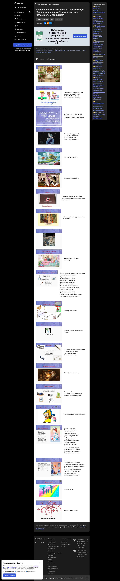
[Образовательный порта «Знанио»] (18, 4)
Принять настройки (9, 575)
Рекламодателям (53, 568)
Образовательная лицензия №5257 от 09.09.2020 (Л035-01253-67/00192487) (82, 543)
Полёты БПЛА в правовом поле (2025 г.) (99, 55)
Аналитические (21, 571)
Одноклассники (65, 544)
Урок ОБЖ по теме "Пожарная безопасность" (98, 61)
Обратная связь (52, 566)
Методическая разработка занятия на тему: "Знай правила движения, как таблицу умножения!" (98, 46)
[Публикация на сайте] (30, 12)
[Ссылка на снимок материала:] (49, 74)
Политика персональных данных (52, 557)
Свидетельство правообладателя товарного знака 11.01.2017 (82, 553)
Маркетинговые (31, 571)
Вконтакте (64, 542)
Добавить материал (22, 45)
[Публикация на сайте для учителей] (39, 36)
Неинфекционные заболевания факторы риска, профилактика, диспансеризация (98, 106)
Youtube (63, 547)
